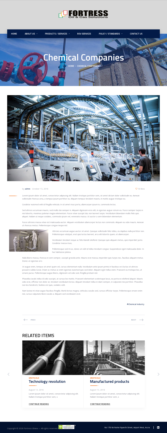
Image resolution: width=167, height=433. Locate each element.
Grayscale (34, 378)
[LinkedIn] (158, 427)
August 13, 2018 (36, 390)
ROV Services (84, 33)
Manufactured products (109, 381)
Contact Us (136, 33)
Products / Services (56, 33)
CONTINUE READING (39, 404)
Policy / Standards (109, 33)
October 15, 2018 (40, 189)
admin (27, 189)
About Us (30, 33)
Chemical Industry (136, 304)
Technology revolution (47, 381)
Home (14, 33)
